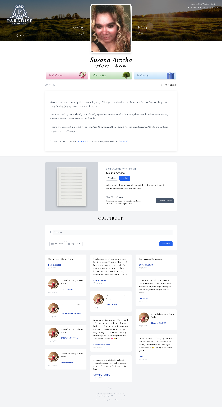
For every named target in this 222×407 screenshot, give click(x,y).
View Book (112, 178)
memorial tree (84, 140)
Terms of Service (117, 396)
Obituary (51, 85)
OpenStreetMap (113, 400)
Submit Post (166, 244)
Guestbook (169, 85)
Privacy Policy (105, 396)
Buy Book (125, 178)
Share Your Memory (165, 201)
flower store (125, 140)
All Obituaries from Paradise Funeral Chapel (203, 5)
